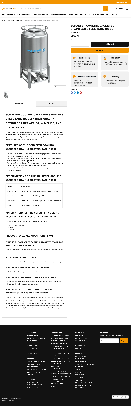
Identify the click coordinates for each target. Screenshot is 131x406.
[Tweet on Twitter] (75, 92)
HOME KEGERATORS (33, 335)
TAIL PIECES (79, 369)
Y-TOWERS (30, 359)
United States (121, 2)
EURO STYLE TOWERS (34, 351)
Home (4, 20)
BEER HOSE (79, 335)
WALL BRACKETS (80, 375)
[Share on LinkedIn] (78, 92)
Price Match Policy (39, 396)
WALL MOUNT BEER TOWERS (36, 369)
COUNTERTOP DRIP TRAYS (60, 335)
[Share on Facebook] (72, 92)
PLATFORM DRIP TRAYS (59, 343)
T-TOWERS (30, 356)
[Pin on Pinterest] (81, 92)
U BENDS (78, 372)
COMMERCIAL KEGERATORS (36, 338)
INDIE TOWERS (32, 348)
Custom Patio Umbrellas (98, 14)
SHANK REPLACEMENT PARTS (61, 374)
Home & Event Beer (58, 14)
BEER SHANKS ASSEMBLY (59, 371)
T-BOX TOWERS (32, 353)
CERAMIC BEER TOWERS (35, 377)
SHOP (4, 2)
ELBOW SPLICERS (81, 356)
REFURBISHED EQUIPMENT (84, 383)
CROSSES (78, 351)
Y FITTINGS (79, 377)
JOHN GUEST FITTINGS (83, 343)
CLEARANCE (79, 380)
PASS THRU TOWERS (33, 364)
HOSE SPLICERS (80, 361)
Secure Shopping (7, 396)
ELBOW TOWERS (32, 367)
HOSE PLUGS (79, 359)
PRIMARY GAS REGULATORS (60, 376)
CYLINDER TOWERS (33, 345)
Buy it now (99, 50)
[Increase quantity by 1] (87, 44)
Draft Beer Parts (40, 14)
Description (19, 103)
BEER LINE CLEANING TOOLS (60, 361)
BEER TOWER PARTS (33, 382)
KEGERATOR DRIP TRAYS (59, 346)
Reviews (51, 103)
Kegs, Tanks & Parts (77, 14)
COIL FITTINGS (80, 348)
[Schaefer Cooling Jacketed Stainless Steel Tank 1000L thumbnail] (6, 95)
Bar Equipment (23, 14)
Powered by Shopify (8, 400)
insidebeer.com (77, 32)
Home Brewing (8, 14)
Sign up (124, 341)
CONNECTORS (80, 353)
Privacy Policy (18, 396)
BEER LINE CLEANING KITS (60, 358)
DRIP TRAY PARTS (57, 384)
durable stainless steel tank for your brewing (41, 132)
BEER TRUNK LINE (33, 387)
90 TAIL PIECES (80, 345)
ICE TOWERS (31, 379)
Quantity (73, 40)
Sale (114, 14)
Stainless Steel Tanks (15, 20)
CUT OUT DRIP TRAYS (58, 341)
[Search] (105, 8)
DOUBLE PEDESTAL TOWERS (36, 361)
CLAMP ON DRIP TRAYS (34, 385)
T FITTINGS (79, 367)
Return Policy (28, 396)
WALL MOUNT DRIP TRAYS (59, 338)
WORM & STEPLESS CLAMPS (84, 364)
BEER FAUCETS (56, 363)
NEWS (53, 386)
